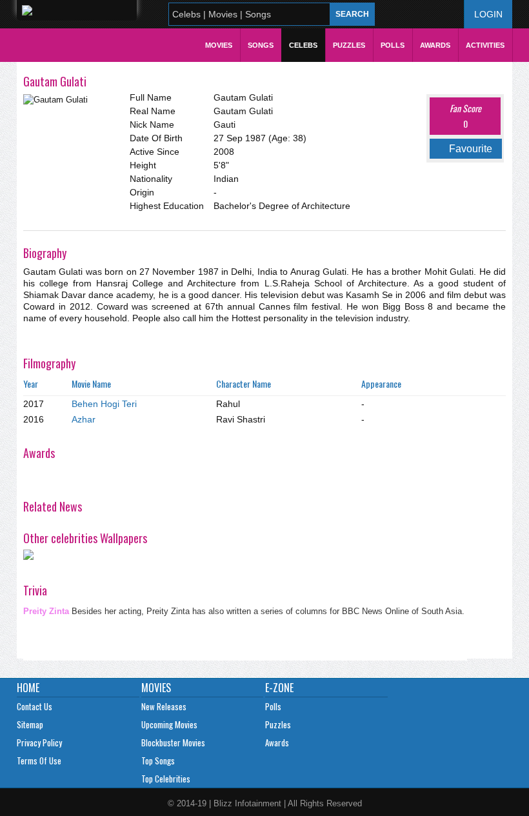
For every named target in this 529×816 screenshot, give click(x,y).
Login (488, 14)
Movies (218, 45)
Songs (261, 45)
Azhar (83, 419)
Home (28, 687)
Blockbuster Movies (173, 742)
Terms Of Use (39, 760)
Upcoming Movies (169, 724)
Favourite (470, 148)
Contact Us (34, 706)
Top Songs (158, 760)
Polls (392, 45)
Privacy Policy (39, 742)
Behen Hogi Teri (104, 404)
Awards (435, 45)
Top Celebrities (165, 778)
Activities (485, 45)
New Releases (163, 706)
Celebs (303, 45)
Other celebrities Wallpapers (85, 538)
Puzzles (349, 45)
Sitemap (30, 724)
